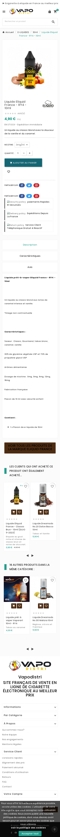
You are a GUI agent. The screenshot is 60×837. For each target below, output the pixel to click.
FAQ (4, 781)
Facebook (22, 185)
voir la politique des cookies (28, 827)
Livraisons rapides (12, 757)
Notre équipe (9, 734)
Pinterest (36, 185)
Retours (6, 777)
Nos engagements (12, 739)
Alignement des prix (13, 762)
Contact (7, 786)
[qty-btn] (29, 153)
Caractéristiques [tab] (30, 256)
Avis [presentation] (30, 267)
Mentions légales (12, 744)
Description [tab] (30, 244)
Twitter (29, 185)
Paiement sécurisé (12, 767)
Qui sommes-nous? (13, 729)
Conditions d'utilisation (15, 772)
